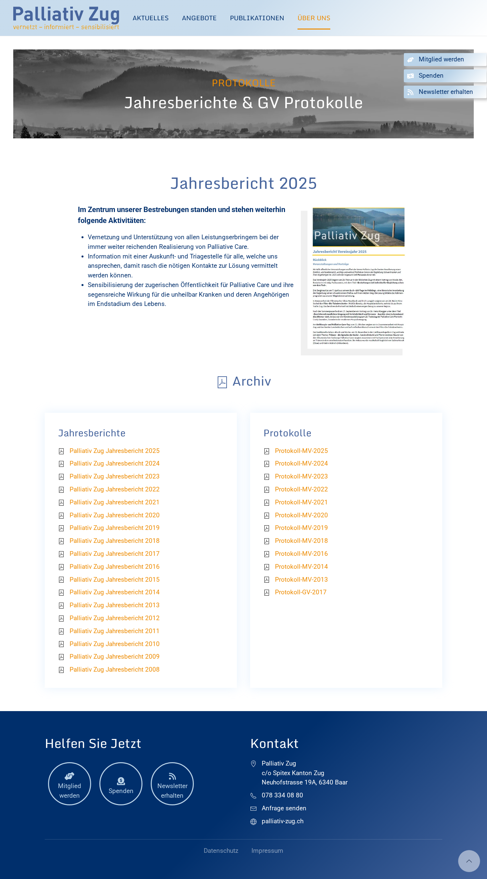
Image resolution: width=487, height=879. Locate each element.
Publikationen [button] (257, 18)
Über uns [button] (314, 18)
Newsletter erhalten (172, 790)
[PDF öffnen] (358, 276)
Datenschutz (221, 850)
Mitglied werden (69, 790)
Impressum (267, 850)
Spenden (121, 791)
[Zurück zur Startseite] (66, 18)
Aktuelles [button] (151, 18)
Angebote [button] (199, 18)
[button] (469, 861)
